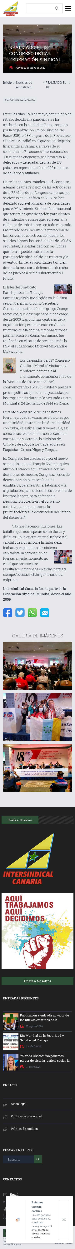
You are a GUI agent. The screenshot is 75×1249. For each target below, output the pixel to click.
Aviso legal (19, 1104)
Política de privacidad (26, 1116)
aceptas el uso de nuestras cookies (41, 1233)
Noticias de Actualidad (20, 99)
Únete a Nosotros (37, 981)
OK (64, 1220)
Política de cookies (24, 1129)
